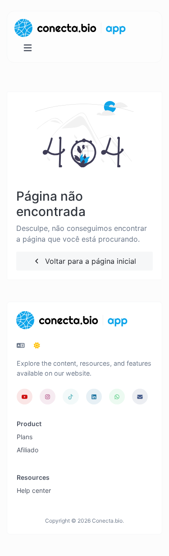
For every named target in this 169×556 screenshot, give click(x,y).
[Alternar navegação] (27, 48)
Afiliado (27, 450)
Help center (34, 490)
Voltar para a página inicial (89, 261)
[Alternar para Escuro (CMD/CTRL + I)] (36, 345)
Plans (24, 437)
